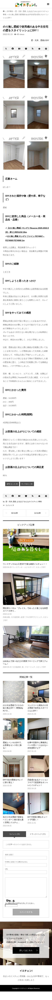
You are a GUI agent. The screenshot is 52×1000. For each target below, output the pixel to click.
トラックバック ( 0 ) (37, 834)
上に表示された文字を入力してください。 (20, 903)
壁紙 (14, 502)
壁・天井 (9, 502)
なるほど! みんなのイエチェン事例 (29, 502)
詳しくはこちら (26, 950)
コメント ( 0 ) (14, 834)
